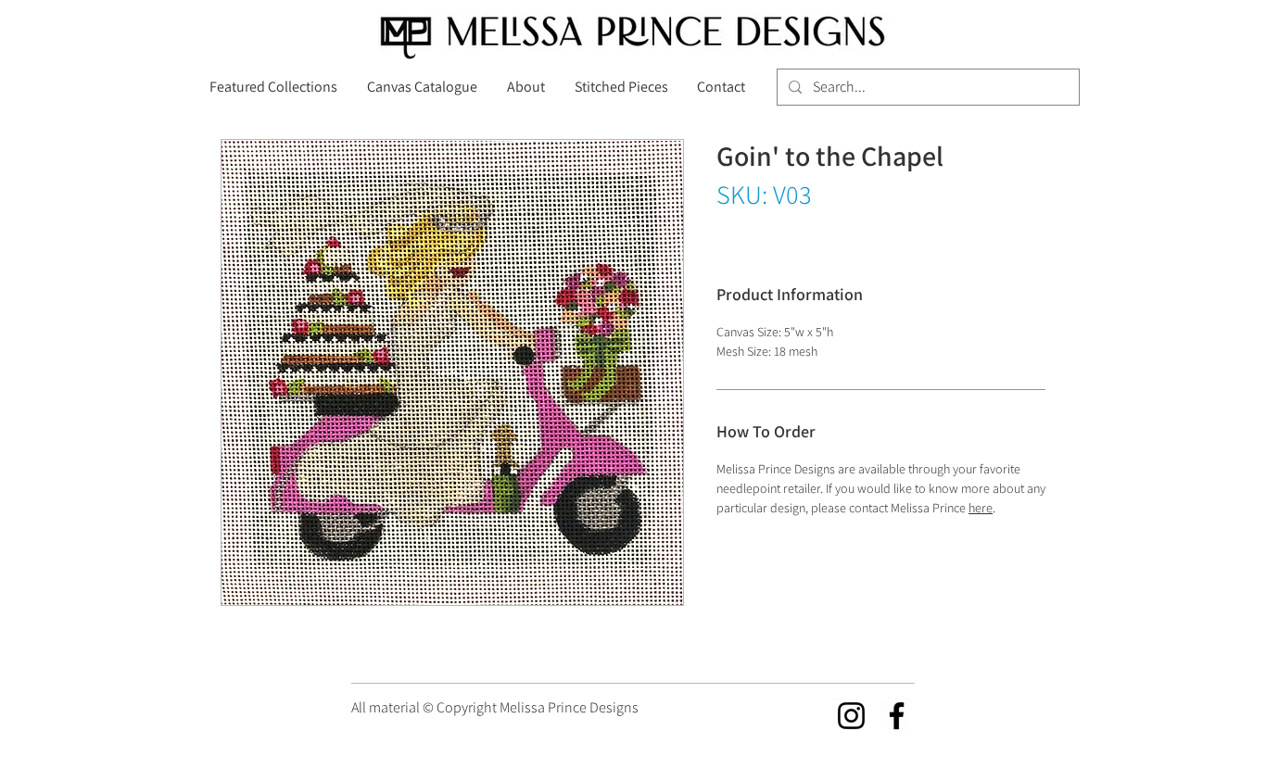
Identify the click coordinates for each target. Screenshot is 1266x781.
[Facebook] (897, 716)
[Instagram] (851, 716)
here (980, 507)
